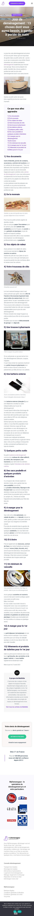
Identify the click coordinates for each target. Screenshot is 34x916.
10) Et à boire (11, 141)
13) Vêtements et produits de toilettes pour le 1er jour (16, 149)
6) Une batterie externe (14, 127)
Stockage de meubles (10, 869)
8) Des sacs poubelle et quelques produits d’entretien (16, 133)
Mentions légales (9, 890)
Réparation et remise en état (12, 877)
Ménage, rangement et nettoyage (14, 875)
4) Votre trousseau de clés (15, 123)
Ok (15, 911)
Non (19, 911)
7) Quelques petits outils (15, 129)
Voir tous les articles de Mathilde (17, 707)
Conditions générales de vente (13, 894)
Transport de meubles (10, 867)
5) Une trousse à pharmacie (16, 125)
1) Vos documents (13, 116)
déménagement (9, 64)
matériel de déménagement (17, 455)
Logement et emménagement (13, 873)
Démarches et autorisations (12, 871)
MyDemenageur (12, 843)
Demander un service (17, 3)
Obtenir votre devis (17, 736)
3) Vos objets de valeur (14, 120)
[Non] (15, 913)
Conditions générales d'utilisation (14, 892)
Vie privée (7, 896)
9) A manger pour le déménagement (13, 137)
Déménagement (17, 15)
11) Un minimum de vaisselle (16, 143)
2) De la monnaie (12, 118)
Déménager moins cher (11, 879)
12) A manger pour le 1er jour (16, 145)
